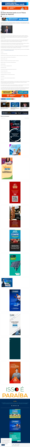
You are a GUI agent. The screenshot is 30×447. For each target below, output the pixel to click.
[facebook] (11, 405)
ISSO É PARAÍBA (17, 445)
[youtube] (15, 405)
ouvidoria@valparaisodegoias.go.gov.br (9, 50)
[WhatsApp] (11, 99)
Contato (16, 444)
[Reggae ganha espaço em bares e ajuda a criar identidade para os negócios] (24, 104)
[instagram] (16, 405)
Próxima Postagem (27, 118)
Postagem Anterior (3, 118)
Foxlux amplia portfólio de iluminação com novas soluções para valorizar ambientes (15, 108)
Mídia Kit (18, 444)
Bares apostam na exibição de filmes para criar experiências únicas (5, 108)
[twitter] (13, 405)
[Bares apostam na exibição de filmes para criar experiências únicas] (5, 104)
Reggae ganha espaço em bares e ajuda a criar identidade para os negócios (24, 108)
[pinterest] (18, 405)
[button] (1, 1)
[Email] (13, 99)
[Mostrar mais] (15, 99)
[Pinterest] (12, 99)
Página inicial (2, 11)
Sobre (13, 444)
